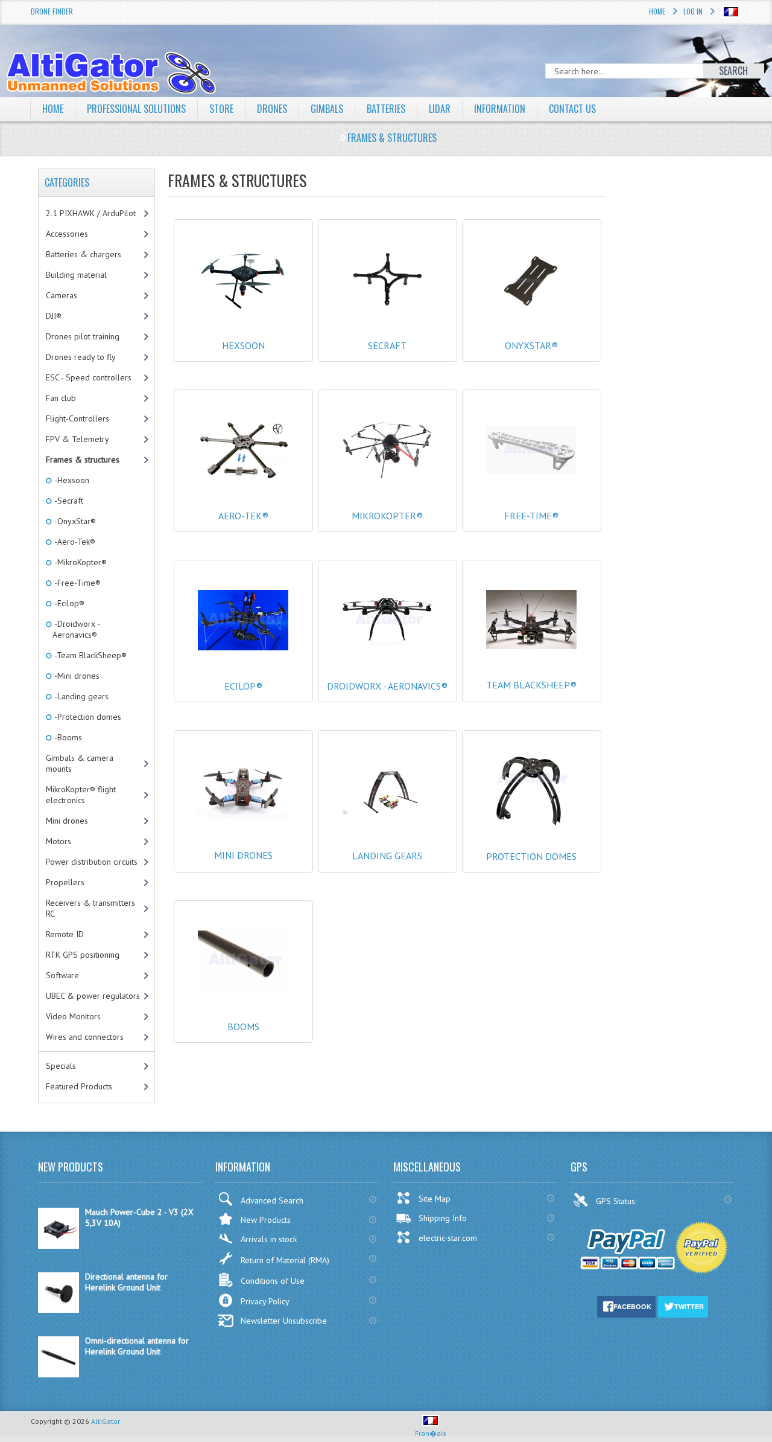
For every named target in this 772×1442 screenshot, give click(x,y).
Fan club (61, 398)
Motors (58, 841)
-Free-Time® (76, 582)
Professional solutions (136, 108)
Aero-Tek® (243, 516)
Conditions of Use (273, 1280)
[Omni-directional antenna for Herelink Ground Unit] (58, 1374)
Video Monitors (73, 1016)
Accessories (67, 233)
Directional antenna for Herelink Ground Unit (126, 1282)
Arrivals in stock (269, 1239)
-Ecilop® (68, 603)
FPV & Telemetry (77, 439)
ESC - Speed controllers (88, 377)
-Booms (67, 737)
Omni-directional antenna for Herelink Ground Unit (137, 1346)
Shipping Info (443, 1218)
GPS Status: (617, 1201)
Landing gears (387, 856)
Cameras (61, 295)
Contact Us (572, 108)
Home (657, 11)
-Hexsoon (70, 480)
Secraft (387, 345)
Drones (272, 108)
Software (62, 975)
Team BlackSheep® (531, 685)
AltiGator (105, 1421)
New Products (266, 1219)
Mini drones (243, 855)
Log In (693, 11)
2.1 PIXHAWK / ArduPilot (91, 213)
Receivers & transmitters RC (90, 908)
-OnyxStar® (74, 521)
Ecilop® (243, 686)
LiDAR (440, 108)
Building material (76, 274)
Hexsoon (243, 345)
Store (221, 108)
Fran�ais (430, 1433)
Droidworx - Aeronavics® (387, 686)
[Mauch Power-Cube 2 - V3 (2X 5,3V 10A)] (58, 1245)
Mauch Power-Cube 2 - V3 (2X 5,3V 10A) (139, 1217)
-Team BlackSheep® (89, 655)
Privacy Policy (265, 1301)
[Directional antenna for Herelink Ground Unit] (58, 1309)
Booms (243, 1027)
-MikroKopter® (79, 562)
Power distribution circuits (92, 861)
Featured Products (79, 1086)
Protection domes (531, 856)
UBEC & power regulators (93, 995)
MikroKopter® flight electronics (81, 795)
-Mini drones (76, 675)
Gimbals (327, 108)
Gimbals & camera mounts (79, 763)
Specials (61, 1065)
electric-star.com (448, 1237)
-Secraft (67, 500)
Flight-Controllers (77, 418)
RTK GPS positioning (82, 954)
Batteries (386, 108)
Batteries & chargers (83, 254)
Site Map (435, 1198)
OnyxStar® (531, 345)
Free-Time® (531, 516)
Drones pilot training (82, 336)
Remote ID (65, 934)
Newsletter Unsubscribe (284, 1320)
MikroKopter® (387, 516)
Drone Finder (52, 11)
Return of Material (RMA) (285, 1260)
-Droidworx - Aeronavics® (76, 629)
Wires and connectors (85, 1036)
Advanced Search (272, 1200)
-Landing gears (80, 696)
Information (499, 108)
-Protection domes (86, 716)
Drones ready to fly (81, 356)
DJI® (54, 315)
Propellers (65, 882)
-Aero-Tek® (73, 541)
